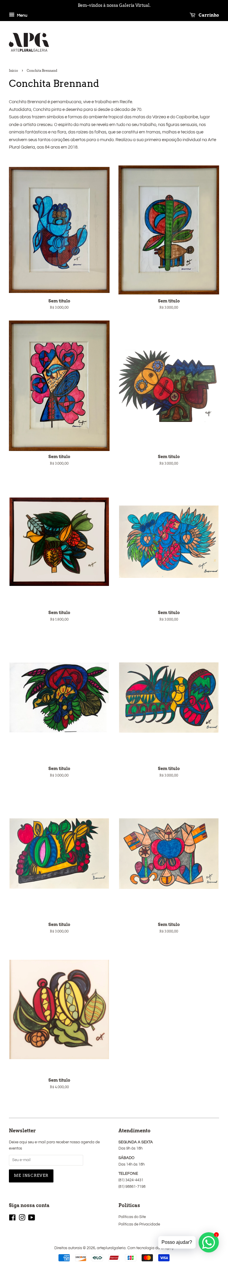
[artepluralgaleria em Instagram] (22, 1219)
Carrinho (208, 15)
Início (13, 70)
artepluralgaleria (111, 1248)
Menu (21, 15)
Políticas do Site (132, 1217)
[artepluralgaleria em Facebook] (12, 1219)
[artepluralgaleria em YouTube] (31, 1219)
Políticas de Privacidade (139, 1224)
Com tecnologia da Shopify (150, 1248)
